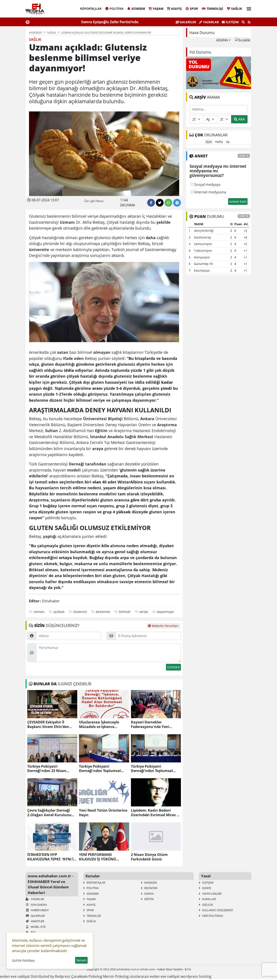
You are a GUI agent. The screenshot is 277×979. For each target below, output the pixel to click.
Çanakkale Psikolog (86, 976)
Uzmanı (39, 612)
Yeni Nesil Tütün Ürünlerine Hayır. (103, 812)
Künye (206, 888)
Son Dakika (38, 905)
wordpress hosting (195, 976)
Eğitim (149, 899)
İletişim (232, 22)
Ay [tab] (228, 142)
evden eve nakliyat (15, 976)
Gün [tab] (209, 142)
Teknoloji (215, 9)
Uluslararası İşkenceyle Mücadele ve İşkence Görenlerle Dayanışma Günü (103, 724)
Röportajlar (90, 9)
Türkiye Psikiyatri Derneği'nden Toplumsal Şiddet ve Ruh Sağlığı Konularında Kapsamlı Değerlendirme (152, 768)
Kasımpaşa (202, 270)
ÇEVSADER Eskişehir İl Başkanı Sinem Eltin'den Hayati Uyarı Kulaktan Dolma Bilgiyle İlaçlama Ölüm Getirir (48, 724)
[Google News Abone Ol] (93, 200)
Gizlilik (207, 905)
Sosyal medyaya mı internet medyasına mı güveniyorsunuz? (218, 171)
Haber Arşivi (39, 910)
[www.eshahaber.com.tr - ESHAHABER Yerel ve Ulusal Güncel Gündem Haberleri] (35, 9)
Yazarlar (210, 22)
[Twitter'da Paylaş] (160, 203)
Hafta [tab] (219, 142)
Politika (117, 9)
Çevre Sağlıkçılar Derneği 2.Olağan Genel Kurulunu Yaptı (49, 812)
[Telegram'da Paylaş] (177, 203)
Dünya (149, 894)
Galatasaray (202, 237)
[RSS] (249, 22)
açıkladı (58, 612)
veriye (143, 612)
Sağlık (236, 9)
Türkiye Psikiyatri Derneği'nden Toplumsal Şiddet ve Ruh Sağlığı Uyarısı (103, 768)
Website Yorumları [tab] (165, 626)
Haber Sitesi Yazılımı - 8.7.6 (174, 969)
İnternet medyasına (209, 192)
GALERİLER (187, 22)
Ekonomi (151, 888)
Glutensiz (80, 612)
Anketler (37, 921)
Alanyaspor (202, 257)
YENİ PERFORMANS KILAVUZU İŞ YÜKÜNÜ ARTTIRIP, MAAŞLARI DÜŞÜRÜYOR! (97, 857)
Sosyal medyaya (206, 184)
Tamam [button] (81, 960)
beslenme (103, 612)
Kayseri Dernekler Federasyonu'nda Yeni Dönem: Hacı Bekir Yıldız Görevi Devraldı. (152, 724)
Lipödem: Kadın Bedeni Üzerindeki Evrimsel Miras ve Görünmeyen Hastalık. (155, 812)
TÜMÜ (242, 155)
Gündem (138, 9)
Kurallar (208, 899)
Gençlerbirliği (204, 230)
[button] (247, 8)
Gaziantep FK (203, 264)
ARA (241, 119)
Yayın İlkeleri (211, 894)
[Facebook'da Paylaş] (151, 203)
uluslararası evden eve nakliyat (155, 976)
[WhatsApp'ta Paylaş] (168, 203)
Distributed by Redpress (50, 976)
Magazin (150, 882)
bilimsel (124, 612)
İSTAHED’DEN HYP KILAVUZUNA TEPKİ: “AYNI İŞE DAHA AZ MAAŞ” (52, 857)
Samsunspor (203, 244)
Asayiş (176, 9)
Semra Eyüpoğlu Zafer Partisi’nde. (110, 22)
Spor (194, 9)
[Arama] (243, 22)
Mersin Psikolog (116, 976)
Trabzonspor (203, 250)
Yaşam (158, 9)
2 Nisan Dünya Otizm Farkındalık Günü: (149, 857)
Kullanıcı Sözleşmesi (217, 910)
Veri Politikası (212, 916)
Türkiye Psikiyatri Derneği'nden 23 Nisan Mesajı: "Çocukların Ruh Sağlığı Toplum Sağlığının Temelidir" (48, 768)
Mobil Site (38, 927)
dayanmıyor (165, 612)
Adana (222, 40)
